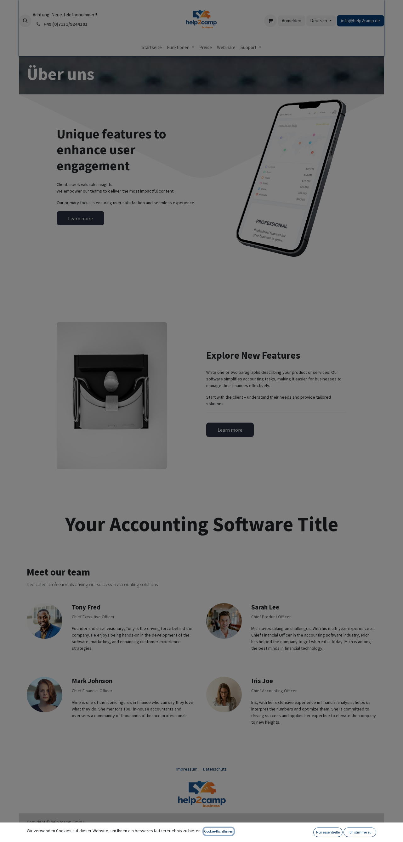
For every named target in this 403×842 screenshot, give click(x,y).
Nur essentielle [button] (328, 832)
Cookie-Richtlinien (218, 831)
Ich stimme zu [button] (360, 832)
